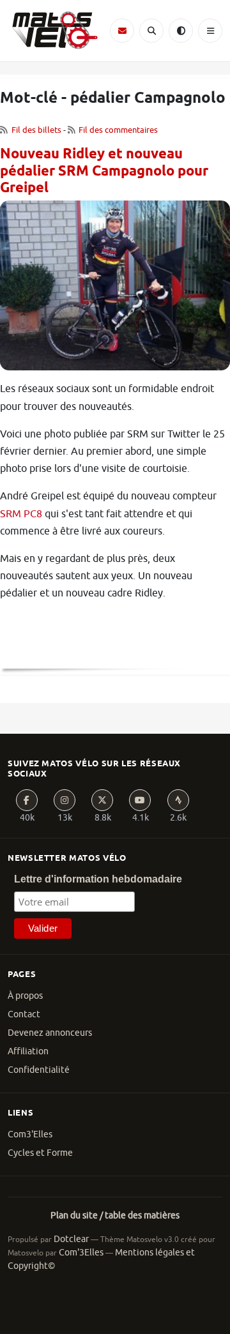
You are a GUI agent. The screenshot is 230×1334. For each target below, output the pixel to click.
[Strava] (178, 800)
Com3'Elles (30, 1134)
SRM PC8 (21, 514)
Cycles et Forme (40, 1153)
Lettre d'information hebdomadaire (98, 879)
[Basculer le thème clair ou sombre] (181, 31)
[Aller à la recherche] (151, 31)
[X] (102, 800)
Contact (24, 1014)
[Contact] (122, 31)
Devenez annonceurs (50, 1032)
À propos (25, 995)
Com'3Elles (81, 1252)
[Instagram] (64, 800)
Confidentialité (39, 1070)
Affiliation (28, 1051)
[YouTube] (140, 800)
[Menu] (210, 31)
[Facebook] (27, 800)
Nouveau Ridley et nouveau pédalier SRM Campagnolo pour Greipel (104, 171)
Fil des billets (36, 130)
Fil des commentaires (118, 130)
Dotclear (71, 1239)
